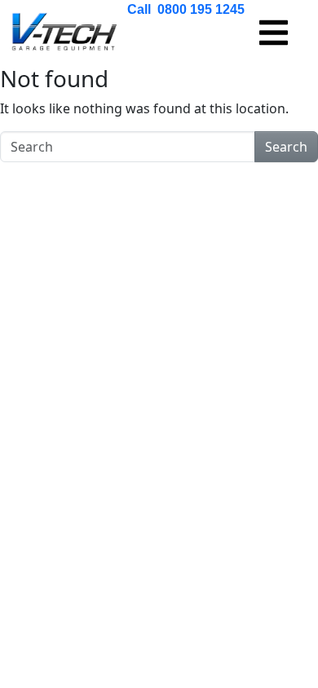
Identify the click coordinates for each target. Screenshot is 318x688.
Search (286, 147)
